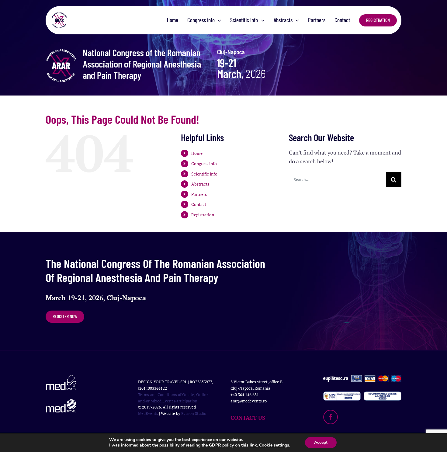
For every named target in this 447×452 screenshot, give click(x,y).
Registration (202, 214)
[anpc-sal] (342, 394)
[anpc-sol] (382, 394)
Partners (199, 194)
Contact (198, 204)
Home (197, 153)
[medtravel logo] (61, 402)
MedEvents (148, 413)
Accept (320, 442)
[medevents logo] (61, 377)
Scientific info (204, 174)
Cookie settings (274, 445)
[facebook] (330, 412)
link (253, 445)
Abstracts (200, 184)
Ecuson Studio (193, 413)
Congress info (204, 163)
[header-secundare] (192, 52)
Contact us (247, 417)
